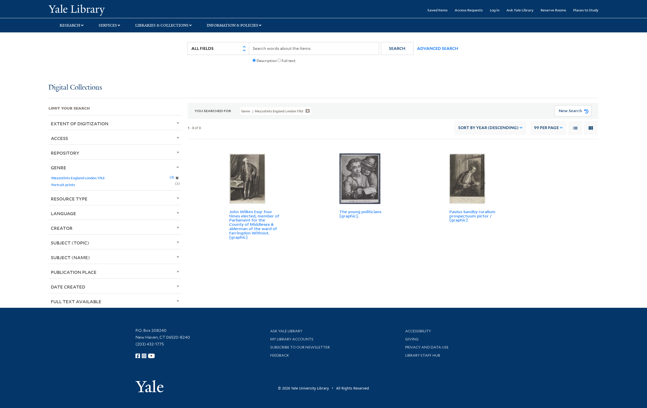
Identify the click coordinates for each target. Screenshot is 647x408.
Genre (58, 168)
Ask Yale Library (520, 10)
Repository (65, 153)
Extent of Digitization (79, 123)
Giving (412, 339)
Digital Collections (75, 88)
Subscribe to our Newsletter (300, 347)
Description (267, 61)
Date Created (68, 287)
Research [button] (70, 25)
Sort (488, 127)
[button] (397, 48)
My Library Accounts (291, 339)
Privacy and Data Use (427, 347)
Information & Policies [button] (232, 25)
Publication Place (74, 272)
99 (546, 127)
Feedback (279, 355)
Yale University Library (90, 9)
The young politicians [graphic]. (360, 213)
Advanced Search (437, 48)
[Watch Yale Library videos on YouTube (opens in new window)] (151, 356)
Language (63, 213)
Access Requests (469, 10)
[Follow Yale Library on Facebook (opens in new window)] (137, 356)
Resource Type (69, 199)
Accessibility (418, 331)
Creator (62, 228)
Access (59, 138)
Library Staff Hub (422, 355)
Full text (288, 61)
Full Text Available (76, 301)
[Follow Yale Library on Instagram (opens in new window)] (144, 356)
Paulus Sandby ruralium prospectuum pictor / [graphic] (472, 216)
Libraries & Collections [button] (162, 25)
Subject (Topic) (70, 243)
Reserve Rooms (553, 10)
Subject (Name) (70, 257)
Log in (494, 10)
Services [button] (108, 25)
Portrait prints (63, 184)
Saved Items (437, 10)
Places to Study (585, 10)
